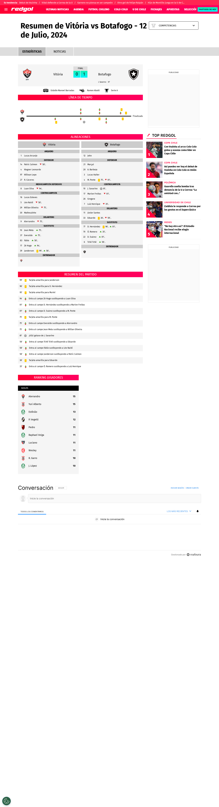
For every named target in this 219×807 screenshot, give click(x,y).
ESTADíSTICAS (32, 51)
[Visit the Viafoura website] (193, 554)
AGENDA (79, 9)
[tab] (32, 511)
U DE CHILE (139, 9)
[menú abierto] (6, 9)
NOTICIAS (60, 51)
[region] (109, 521)
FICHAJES (156, 9)
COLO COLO (121, 9)
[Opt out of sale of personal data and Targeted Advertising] (6, 801)
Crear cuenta (192, 488)
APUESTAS (173, 9)
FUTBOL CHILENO (98, 9)
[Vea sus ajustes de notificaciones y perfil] (197, 511)
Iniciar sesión (177, 488)
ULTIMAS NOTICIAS (57, 9)
